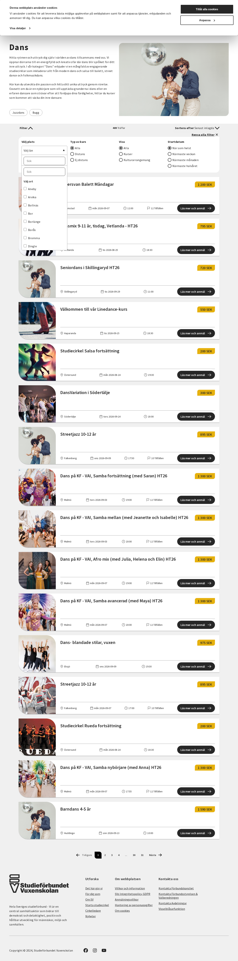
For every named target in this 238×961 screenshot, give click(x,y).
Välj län (28, 150)
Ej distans (81, 160)
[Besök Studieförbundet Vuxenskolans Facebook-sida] (85, 951)
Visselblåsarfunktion (172, 909)
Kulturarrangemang (137, 160)
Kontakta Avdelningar (173, 903)
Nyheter (90, 916)
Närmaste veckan (183, 154)
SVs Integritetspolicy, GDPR (132, 894)
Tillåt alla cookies (207, 9)
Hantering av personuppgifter (134, 905)
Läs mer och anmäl (193, 208)
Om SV (89, 899)
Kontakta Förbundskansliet (176, 888)
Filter (23, 128)
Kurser (128, 154)
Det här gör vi (93, 888)
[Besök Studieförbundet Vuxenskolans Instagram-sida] (95, 951)
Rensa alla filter (203, 134)
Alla (77, 148)
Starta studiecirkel (97, 905)
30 (134, 855)
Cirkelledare (93, 910)
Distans (80, 154)
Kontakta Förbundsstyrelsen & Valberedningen (178, 895)
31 (142, 855)
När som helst (181, 148)
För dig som (92, 894)
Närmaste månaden (185, 160)
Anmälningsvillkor (127, 899)
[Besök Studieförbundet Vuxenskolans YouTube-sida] (104, 951)
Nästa (152, 855)
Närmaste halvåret (184, 166)
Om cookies (122, 910)
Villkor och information (130, 888)
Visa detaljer (18, 28)
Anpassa (204, 20)
